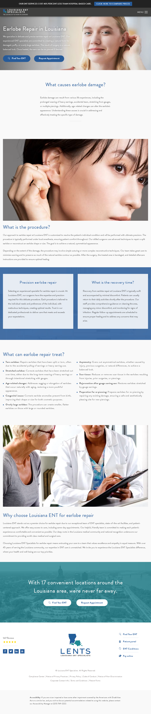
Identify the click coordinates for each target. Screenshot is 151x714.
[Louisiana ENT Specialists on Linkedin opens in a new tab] (16, 651)
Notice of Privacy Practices (57, 676)
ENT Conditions (130, 648)
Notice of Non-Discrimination (110, 676)
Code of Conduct (89, 676)
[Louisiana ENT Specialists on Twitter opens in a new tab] (11, 651)
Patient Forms (95, 680)
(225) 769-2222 (59, 703)
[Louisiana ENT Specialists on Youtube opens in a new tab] (22, 651)
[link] (21, 639)
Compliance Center (36, 676)
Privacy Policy (75, 676)
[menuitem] (5, 651)
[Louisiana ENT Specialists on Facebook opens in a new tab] (5, 651)
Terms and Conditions (79, 680)
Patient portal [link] (129, 641)
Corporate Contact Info (59, 680)
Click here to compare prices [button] (113, 3)
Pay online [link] (128, 655)
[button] (146, 12)
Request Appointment (49, 58)
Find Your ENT (19, 58)
